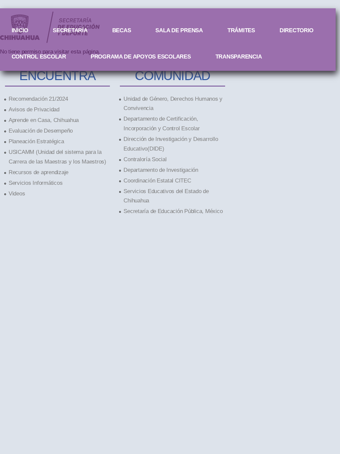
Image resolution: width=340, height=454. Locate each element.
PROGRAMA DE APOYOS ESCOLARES (141, 56)
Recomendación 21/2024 (38, 98)
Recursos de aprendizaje (38, 172)
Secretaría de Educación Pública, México (173, 211)
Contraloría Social (145, 159)
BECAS (121, 30)
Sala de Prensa (179, 30)
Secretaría (70, 30)
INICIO (20, 30)
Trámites (241, 30)
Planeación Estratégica (36, 141)
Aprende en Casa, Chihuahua (44, 120)
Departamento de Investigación (161, 170)
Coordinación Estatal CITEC (157, 180)
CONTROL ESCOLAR (39, 56)
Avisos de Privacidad (34, 109)
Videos (17, 193)
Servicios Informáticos (35, 182)
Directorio (296, 30)
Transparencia (238, 56)
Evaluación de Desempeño (41, 130)
